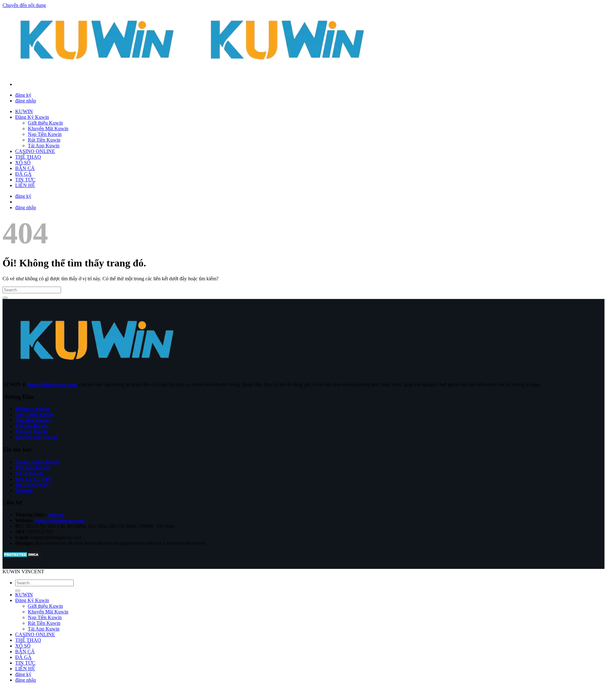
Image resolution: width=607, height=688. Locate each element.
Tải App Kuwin (43, 145)
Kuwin (55, 514)
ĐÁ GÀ (23, 174)
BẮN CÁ (25, 168)
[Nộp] (5, 298)
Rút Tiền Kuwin (44, 140)
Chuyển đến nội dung (24, 5)
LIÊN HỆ (25, 185)
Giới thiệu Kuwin (45, 122)
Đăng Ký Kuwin (32, 117)
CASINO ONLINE (35, 151)
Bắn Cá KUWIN (33, 479)
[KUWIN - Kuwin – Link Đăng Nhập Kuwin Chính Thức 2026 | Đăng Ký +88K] (193, 73)
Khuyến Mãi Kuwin (48, 128)
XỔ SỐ (23, 162)
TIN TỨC (25, 179)
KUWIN (24, 111)
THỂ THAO (28, 157)
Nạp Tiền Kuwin (45, 134)
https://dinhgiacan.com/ (52, 384)
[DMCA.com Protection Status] (22, 556)
